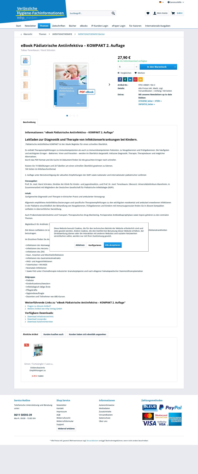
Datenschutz (104, 418)
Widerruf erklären (66, 428)
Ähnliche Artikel (30, 334)
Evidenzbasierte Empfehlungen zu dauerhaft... (38, 369)
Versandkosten (106, 415)
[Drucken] (140, 79)
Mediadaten (104, 408)
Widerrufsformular (65, 421)
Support (60, 424)
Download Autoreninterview (40, 321)
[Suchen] (113, 13)
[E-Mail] (135, 79)
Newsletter (61, 405)
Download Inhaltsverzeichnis (40, 316)
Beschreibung (29, 122)
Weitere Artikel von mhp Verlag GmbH (44, 308)
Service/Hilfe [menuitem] (176, 2)
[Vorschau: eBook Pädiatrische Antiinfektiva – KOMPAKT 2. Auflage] (25, 60)
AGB (58, 415)
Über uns (103, 421)
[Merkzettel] (148, 13)
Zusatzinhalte (105, 411)
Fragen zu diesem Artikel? (39, 306)
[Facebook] (120, 79)
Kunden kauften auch (53, 334)
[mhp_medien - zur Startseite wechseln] (40, 14)
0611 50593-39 (23, 415)
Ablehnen (80, 245)
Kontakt (60, 408)
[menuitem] (92, 13)
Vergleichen (125, 73)
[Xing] (125, 79)
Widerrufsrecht (63, 418)
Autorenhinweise (106, 405)
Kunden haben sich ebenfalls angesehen (87, 334)
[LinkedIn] (130, 79)
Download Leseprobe (36, 319)
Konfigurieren (94, 245)
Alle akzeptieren (112, 245)
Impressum (62, 411)
